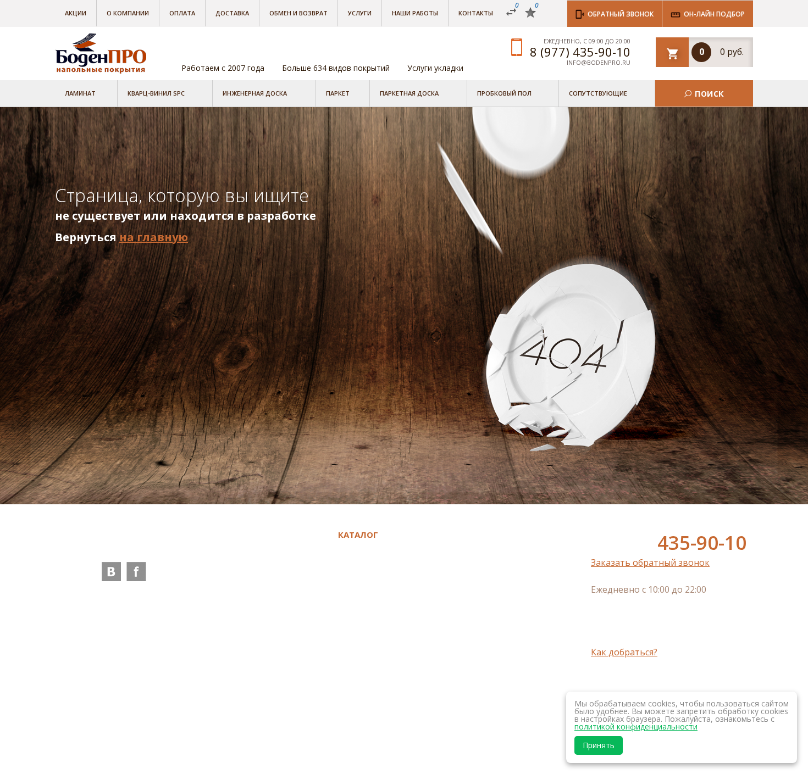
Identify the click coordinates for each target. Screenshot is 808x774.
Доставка (232, 13)
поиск (709, 92)
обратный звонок (621, 14)
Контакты (475, 13)
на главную (153, 237)
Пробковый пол (504, 93)
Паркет (338, 93)
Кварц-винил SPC (156, 93)
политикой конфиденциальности (636, 726)
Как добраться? (624, 652)
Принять (599, 745)
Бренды (250, 548)
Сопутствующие (598, 93)
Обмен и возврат (298, 13)
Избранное (258, 729)
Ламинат (80, 93)
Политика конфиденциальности (281, 692)
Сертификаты (263, 671)
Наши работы (415, 13)
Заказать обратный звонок (650, 562)
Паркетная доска (409, 93)
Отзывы (251, 594)
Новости (252, 625)
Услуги (360, 13)
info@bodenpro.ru (598, 62)
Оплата (182, 13)
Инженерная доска (255, 93)
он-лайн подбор (714, 14)
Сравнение (257, 714)
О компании (128, 13)
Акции (75, 13)
